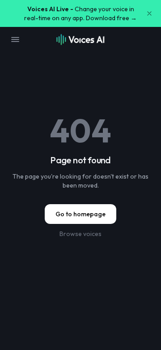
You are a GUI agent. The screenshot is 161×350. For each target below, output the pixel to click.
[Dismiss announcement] (149, 13)
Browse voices (80, 234)
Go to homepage (80, 214)
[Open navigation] (15, 39)
